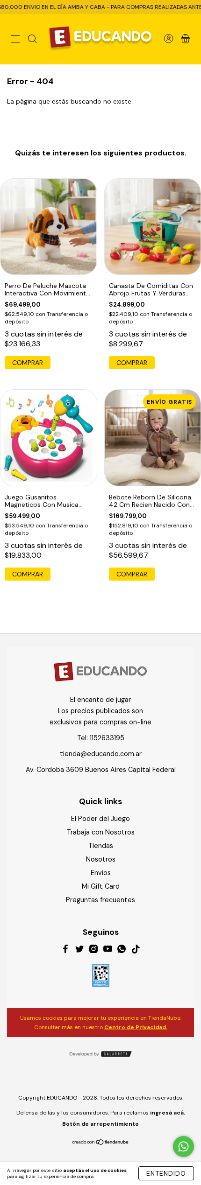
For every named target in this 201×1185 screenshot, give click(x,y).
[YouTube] (107, 950)
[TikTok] (135, 950)
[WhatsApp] (121, 950)
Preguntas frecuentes (100, 900)
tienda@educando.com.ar (101, 754)
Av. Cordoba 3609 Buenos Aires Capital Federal (101, 769)
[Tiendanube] (101, 1143)
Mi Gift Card (101, 886)
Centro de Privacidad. (135, 1027)
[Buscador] (32, 40)
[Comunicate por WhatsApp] (183, 1146)
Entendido (166, 1173)
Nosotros (100, 859)
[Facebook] (65, 950)
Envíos (101, 873)
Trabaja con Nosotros (101, 832)
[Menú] (15, 40)
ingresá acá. (167, 1112)
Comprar (27, 362)
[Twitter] (79, 950)
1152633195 (107, 738)
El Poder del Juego (100, 818)
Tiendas (100, 845)
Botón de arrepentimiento (100, 1124)
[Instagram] (93, 950)
